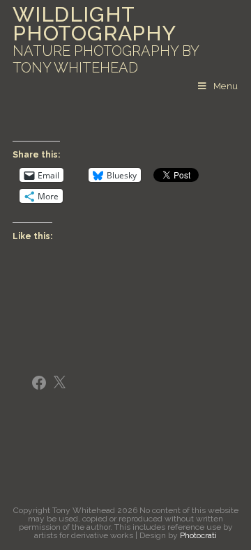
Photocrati (198, 535)
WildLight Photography (106, 40)
